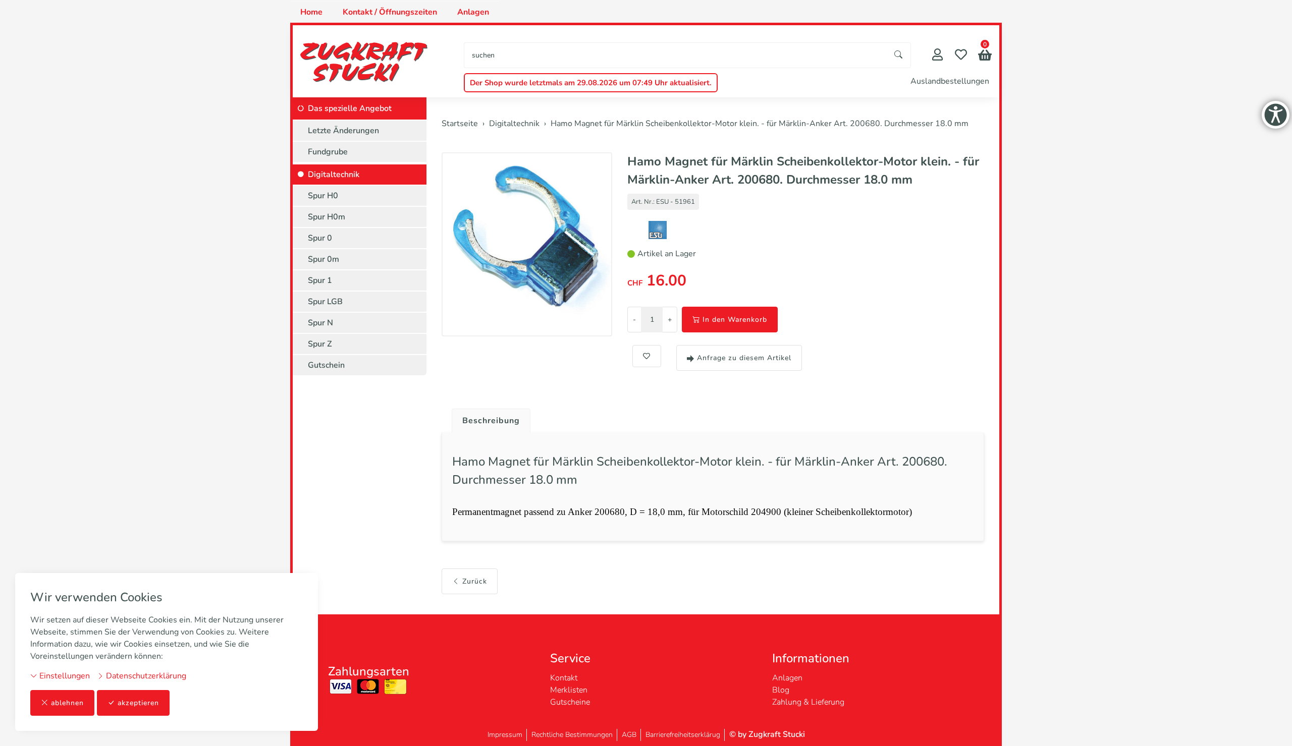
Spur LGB (325, 301)
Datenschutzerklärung (145, 675)
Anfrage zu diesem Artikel (744, 358)
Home (311, 12)
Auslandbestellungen (949, 81)
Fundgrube (328, 151)
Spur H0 (323, 195)
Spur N (320, 322)
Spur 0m (323, 259)
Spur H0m (326, 216)
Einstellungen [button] (63, 675)
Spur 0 (320, 238)
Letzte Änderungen (343, 130)
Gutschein (326, 365)
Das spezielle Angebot (350, 108)
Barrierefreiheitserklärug (682, 734)
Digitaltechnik (333, 174)
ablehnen (67, 703)
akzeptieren (138, 703)
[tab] (487, 418)
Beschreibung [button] (491, 420)
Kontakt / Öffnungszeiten (390, 12)
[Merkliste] (961, 55)
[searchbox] (675, 55)
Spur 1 (320, 280)
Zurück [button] (474, 581)
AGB (629, 734)
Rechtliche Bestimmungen (572, 734)
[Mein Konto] (937, 55)
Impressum (505, 734)
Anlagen (473, 12)
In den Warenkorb (735, 319)
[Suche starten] (899, 55)
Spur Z (320, 344)
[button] (985, 56)
